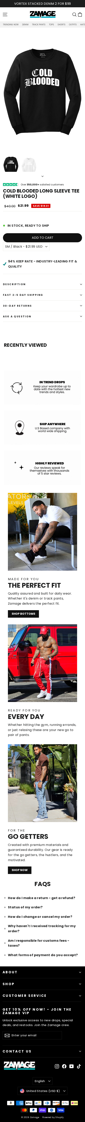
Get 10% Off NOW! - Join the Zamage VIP (37, 1011)
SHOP (9, 984)
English (40, 1081)
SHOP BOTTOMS (23, 614)
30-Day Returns (17, 305)
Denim (25, 24)
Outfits (73, 24)
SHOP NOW (20, 870)
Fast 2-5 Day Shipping (23, 295)
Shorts (61, 24)
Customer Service (25, 995)
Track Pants (38, 24)
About (10, 972)
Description (14, 284)
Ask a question (17, 316)
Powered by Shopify (53, 1117)
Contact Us (17, 1051)
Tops (51, 24)
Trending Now (11, 24)
